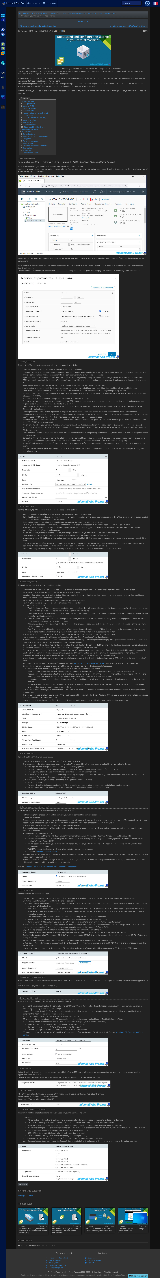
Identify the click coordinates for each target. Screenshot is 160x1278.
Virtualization (50, 3)
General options (29, 134)
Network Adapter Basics (47, 852)
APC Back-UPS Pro (3, 87)
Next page (23, 1184)
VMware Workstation (3, 53)
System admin (35, 3)
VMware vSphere (3, 48)
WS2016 (3, 20)
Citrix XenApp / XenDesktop (3, 29)
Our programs (53, 1263)
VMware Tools (28, 143)
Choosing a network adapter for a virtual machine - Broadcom (51, 867)
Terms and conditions (57, 1265)
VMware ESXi (3, 44)
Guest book (92, 1258)
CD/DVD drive (28, 115)
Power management (30, 141)
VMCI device (28, 122)
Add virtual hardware (30, 129)
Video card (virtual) (30, 120)
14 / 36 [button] (84, 21)
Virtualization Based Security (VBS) (36, 146)
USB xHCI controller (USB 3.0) (34, 118)
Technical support (94, 1260)
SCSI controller (28, 111)
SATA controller (29, 125)
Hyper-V (3, 63)
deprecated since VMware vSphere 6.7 (90, 663)
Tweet (30, 1196)
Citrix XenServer (3, 34)
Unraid (3, 107)
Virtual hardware (28, 101)
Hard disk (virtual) (30, 108)
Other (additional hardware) (34, 127)
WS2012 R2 (3, 15)
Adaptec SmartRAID (3, 73)
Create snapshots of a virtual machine (38, 26)
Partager (21, 1196)
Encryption (27, 139)
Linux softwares (54, 1260)
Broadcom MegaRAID (3, 77)
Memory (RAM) (28, 106)
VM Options (26, 132)
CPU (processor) (29, 104)
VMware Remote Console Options (35, 136)
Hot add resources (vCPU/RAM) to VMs (127, 26)
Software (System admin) (58, 1258)
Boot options (27, 148)
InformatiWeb (15, 3)
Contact (91, 1263)
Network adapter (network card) (35, 113)
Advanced (27, 150)
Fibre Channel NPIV (30, 153)
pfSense (3, 97)
